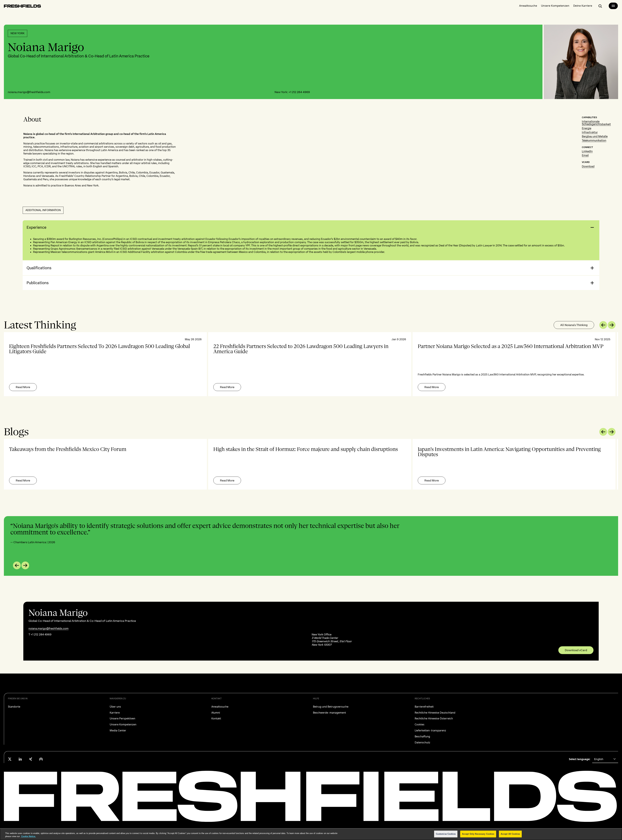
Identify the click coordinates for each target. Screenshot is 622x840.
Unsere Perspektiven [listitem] (122, 718)
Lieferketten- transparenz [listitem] (430, 730)
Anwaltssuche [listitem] (219, 706)
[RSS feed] (41, 759)
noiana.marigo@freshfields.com (29, 92)
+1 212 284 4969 (299, 92)
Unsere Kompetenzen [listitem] (123, 724)
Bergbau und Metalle (595, 136)
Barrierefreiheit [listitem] (424, 706)
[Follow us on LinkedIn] (20, 759)
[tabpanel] (311, 364)
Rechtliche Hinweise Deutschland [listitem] (435, 712)
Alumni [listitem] (215, 712)
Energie (586, 128)
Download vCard (576, 650)
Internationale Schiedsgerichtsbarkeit (596, 123)
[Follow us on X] (10, 759)
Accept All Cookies (510, 834)
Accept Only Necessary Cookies (478, 834)
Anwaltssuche (528, 5)
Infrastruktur (590, 132)
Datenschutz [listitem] (422, 742)
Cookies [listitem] (419, 724)
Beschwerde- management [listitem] (329, 712)
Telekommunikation (594, 140)
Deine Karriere (582, 5)
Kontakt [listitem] (216, 718)
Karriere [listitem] (115, 712)
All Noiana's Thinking (573, 325)
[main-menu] (613, 5)
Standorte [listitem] (14, 706)
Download (588, 166)
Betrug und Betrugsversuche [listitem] (330, 706)
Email (585, 155)
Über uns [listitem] (115, 706)
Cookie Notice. (28, 836)
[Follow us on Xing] (31, 759)
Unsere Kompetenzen (555, 5)
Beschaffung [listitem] (422, 736)
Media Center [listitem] (118, 730)
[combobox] (605, 759)
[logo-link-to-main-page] (22, 7)
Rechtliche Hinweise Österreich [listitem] (434, 718)
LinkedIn (587, 151)
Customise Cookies (446, 834)
